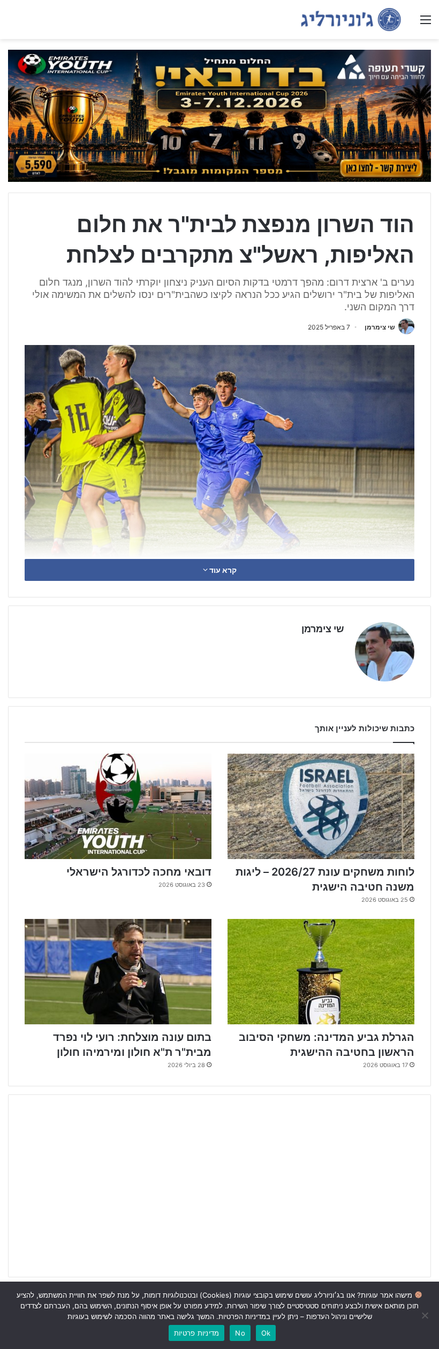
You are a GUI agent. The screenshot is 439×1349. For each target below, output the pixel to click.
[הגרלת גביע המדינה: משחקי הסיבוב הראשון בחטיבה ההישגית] (321, 971)
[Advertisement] (219, 1186)
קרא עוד (222, 569)
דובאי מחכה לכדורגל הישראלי (138, 871)
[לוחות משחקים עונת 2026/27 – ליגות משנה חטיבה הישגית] (321, 806)
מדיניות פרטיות (197, 1333)
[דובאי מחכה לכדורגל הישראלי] (118, 806)
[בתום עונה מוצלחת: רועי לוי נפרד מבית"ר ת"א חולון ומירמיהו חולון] (118, 971)
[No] (425, 1315)
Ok (266, 1333)
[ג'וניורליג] (351, 19)
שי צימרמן (380, 327)
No (240, 1333)
